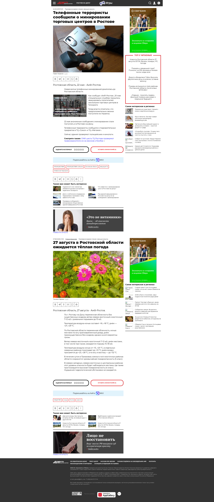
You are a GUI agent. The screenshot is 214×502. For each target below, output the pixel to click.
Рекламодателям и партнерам (81, 463)
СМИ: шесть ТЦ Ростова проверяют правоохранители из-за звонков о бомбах (89, 139)
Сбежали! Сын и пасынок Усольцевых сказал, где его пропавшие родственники (148, 326)
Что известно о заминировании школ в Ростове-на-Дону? (109, 187)
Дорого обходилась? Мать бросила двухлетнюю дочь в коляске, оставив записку (143, 79)
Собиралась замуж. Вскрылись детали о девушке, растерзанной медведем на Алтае (146, 311)
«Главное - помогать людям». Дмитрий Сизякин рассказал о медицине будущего (143, 97)
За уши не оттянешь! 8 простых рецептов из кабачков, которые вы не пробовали (148, 318)
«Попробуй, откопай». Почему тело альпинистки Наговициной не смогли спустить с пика (147, 133)
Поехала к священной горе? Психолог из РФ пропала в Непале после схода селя (143, 70)
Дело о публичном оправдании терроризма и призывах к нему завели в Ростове (74, 195)
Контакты (152, 461)
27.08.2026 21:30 (58, 239)
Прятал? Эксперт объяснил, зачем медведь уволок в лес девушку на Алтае (147, 304)
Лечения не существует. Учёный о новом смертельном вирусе (146, 110)
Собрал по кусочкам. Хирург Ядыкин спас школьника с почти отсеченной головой (148, 140)
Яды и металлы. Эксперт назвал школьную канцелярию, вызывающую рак (146, 118)
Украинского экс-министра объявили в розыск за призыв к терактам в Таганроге (73, 188)
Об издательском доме (78, 461)
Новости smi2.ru (60, 232)
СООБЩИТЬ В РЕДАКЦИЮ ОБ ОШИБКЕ (106, 463)
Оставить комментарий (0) (107, 149)
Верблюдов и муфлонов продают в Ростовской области (109, 417)
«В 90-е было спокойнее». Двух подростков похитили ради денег (146, 295)
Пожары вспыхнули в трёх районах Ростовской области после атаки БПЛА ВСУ (143, 88)
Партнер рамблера (89, 493)
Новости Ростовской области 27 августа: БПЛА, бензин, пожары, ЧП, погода (143, 61)
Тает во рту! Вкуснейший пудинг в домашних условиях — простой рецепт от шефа (147, 125)
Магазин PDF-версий (108, 461)
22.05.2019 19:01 (58, 9)
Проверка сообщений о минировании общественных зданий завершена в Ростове (73, 203)
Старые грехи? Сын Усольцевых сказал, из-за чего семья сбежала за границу (147, 289)
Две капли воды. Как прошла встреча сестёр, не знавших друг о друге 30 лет (74, 417)
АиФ (66, 74)
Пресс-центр (93, 461)
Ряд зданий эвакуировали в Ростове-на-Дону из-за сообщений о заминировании (108, 195)
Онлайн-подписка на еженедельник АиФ (131, 461)
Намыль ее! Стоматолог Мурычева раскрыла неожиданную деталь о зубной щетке (147, 148)
